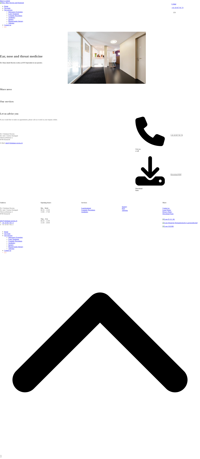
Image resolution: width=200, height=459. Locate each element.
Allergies (125, 210)
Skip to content (5, 1)
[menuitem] (174, 12)
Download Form (167, 214)
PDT (123, 208)
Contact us (165, 208)
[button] (1, 31)
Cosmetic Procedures (88, 210)
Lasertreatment (86, 208)
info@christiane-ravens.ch (14, 143)
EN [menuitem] (174, 12)
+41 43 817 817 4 (8, 223)
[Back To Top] (100, 454)
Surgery (124, 207)
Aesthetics (84, 212)
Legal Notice (166, 210)
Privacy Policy (167, 212)
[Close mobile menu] (1, 456)
